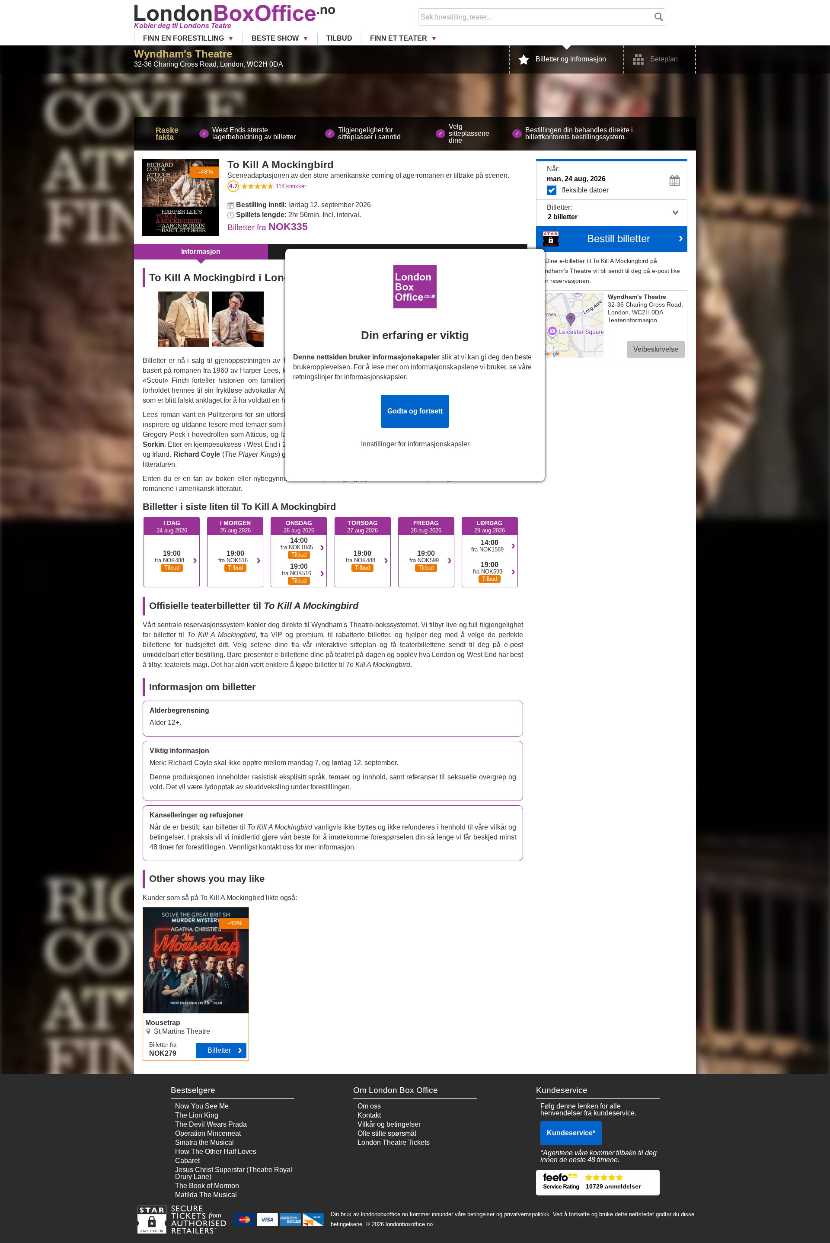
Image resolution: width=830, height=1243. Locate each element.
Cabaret (187, 1160)
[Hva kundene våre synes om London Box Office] (598, 1182)
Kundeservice (571, 1133)
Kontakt (369, 1115)
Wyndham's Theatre (183, 54)
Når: (553, 169)
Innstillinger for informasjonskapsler (415, 444)
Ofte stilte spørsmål (387, 1133)
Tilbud (339, 38)
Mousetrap (159, 910)
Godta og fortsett (415, 411)
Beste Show (276, 38)
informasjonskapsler (374, 377)
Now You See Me (202, 1106)
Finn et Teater (399, 38)
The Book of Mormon (207, 1185)
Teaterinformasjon (632, 320)
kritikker (291, 186)
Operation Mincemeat (208, 1133)
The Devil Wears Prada (211, 1124)
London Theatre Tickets (394, 1142)
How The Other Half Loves (215, 1151)
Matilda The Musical (206, 1194)
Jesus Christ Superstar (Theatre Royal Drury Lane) (233, 1173)
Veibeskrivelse (655, 349)
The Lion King (196, 1115)
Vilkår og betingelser (389, 1124)
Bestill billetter (618, 238)
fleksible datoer (585, 190)
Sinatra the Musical (204, 1142)
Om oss (369, 1106)
